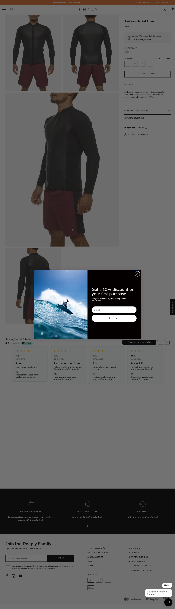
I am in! (114, 318)
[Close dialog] (137, 273)
